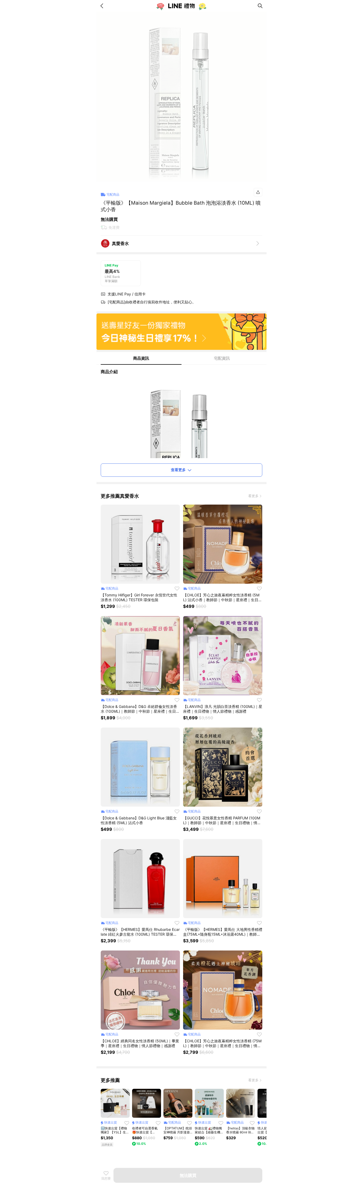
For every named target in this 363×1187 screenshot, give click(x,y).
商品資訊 (141, 358)
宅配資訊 (222, 358)
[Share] (258, 192)
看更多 (253, 496)
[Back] (103, 6)
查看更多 (178, 469)
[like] (177, 588)
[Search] (260, 6)
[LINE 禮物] (181, 5)
